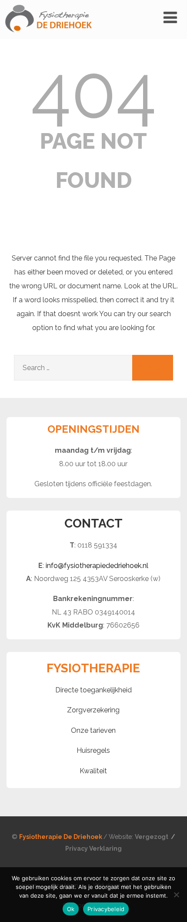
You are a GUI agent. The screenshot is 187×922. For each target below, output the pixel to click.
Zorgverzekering (93, 710)
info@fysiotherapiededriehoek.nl (97, 565)
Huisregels (93, 750)
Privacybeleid (105, 908)
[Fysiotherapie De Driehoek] (48, 35)
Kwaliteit (93, 771)
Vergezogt (152, 836)
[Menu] (170, 17)
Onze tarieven (93, 730)
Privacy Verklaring (93, 848)
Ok (71, 908)
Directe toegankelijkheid (93, 690)
